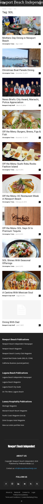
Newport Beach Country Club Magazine (17, 353)
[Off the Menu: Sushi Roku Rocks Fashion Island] (21, 151)
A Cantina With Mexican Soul (17, 292)
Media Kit (17, 492)
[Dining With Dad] (21, 309)
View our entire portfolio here (13, 425)
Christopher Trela (8, 44)
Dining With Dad (10, 322)
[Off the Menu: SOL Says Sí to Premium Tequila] (21, 216)
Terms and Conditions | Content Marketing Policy (21, 497)
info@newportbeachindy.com (26, 468)
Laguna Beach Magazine (11, 382)
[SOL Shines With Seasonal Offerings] (21, 248)
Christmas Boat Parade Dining (18, 70)
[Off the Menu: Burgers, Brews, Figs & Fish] (21, 119)
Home (4, 9)
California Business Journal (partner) (15, 363)
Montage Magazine (9, 406)
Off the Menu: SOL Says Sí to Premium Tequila (17, 229)
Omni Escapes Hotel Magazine (13, 420)
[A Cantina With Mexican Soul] (21, 280)
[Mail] (24, 484)
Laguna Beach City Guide (11, 387)
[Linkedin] (18, 484)
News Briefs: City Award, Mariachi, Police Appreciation (20, 101)
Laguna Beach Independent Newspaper (17, 377)
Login (33, 492)
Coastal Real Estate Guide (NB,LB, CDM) (17, 358)
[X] (37, 484)
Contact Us (25, 492)
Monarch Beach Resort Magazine (14, 411)
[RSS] (31, 484)
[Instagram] (12, 484)
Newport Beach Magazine (12, 349)
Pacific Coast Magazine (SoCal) (13, 415)
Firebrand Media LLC (26, 463)
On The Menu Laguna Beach (13, 392)
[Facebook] (6, 484)
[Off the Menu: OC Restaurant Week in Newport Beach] (21, 183)
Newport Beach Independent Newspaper (17, 344)
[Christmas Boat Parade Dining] (21, 57)
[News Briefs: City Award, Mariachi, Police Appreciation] (21, 87)
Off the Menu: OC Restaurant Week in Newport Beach (20, 197)
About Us (9, 492)
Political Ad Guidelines (20, 495)
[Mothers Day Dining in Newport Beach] (21, 25)
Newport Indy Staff (8, 105)
